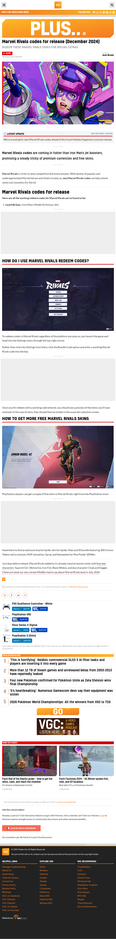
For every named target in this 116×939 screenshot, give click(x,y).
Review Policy (9, 888)
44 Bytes (20, 917)
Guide (8, 53)
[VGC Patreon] (94, 12)
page (102, 815)
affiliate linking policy (78, 587)
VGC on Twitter (9, 906)
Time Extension (84, 903)
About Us (6, 870)
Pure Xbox (82, 888)
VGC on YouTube (10, 910)
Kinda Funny (83, 877)
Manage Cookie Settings (14, 866)
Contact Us (7, 881)
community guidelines (66, 802)
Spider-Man (66, 550)
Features (44, 874)
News (42, 866)
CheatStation (83, 866)
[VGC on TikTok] (110, 12)
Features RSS (46, 899)
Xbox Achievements (87, 906)
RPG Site (81, 895)
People (43, 881)
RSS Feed (6, 892)
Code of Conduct (10, 877)
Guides (43, 877)
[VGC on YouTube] (107, 12)
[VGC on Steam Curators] (113, 12)
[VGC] (58, 4)
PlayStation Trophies (87, 884)
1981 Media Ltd (20, 849)
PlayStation (8, 494)
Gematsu (81, 874)
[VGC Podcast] (97, 12)
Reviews (44, 870)
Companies (45, 888)
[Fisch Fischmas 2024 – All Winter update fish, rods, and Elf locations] (86, 761)
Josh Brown (108, 55)
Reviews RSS (46, 903)
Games (43, 884)
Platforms (44, 892)
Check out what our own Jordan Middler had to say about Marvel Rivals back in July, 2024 (51, 572)
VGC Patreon (8, 899)
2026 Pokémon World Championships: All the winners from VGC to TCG (60, 702)
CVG (79, 870)
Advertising (7, 874)
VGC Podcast (8, 903)
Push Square (83, 892)
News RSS (44, 895)
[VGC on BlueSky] (104, 12)
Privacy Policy (9, 884)
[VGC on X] (100, 12)
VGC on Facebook (11, 895)
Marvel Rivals (12, 153)
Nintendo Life (84, 881)
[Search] (112, 4)
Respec (80, 899)
